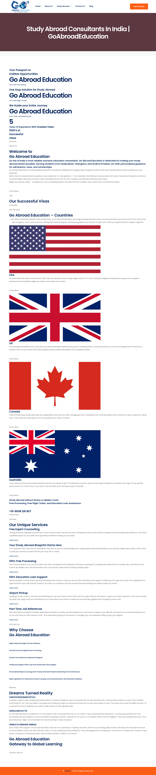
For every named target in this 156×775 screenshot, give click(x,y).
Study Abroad (63, 6)
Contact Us (80, 6)
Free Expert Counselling (24, 529)
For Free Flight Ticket (18, 100)
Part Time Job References (20, 116)
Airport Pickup (18, 593)
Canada (14, 411)
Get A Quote (139, 6)
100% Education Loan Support (28, 577)
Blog (91, 6)
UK (11, 343)
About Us (49, 6)
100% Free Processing (22, 561)
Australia (15, 480)
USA (11, 275)
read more (13, 540)
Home (37, 6)
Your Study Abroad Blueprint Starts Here (35, 545)
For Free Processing (17, 84)
